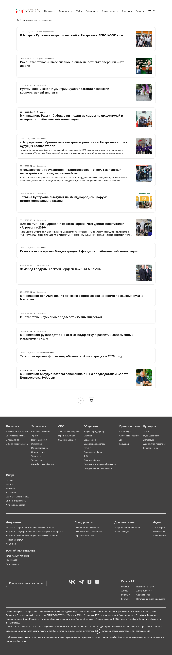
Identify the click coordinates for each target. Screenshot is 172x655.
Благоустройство (92, 460)
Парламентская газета (85, 536)
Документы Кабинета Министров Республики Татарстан (32, 536)
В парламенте (12, 440)
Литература (148, 440)
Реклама (125, 587)
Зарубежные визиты (15, 436)
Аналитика (11, 544)
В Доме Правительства (17, 444)
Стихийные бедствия (129, 436)
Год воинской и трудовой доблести (100, 464)
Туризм (34, 436)
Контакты (125, 599)
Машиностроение (39, 448)
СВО (78, 11)
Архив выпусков (144, 591)
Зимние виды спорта (16, 501)
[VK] (72, 582)
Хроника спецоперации (69, 432)
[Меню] (149, 11)
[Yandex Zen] (97, 582)
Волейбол (10, 489)
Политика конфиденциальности (151, 599)
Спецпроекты (84, 522)
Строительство (38, 452)
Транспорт (36, 456)
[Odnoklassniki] (89, 582)
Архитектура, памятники (154, 444)
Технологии (36, 460)
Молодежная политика (94, 444)
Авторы (124, 591)
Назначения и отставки (17, 432)
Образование (90, 440)
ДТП (121, 440)
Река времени (12, 564)
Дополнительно (125, 522)
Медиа (156, 522)
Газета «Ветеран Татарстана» (88, 532)
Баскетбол (11, 493)
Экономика (64, 11)
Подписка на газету (145, 587)
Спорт (139, 11)
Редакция (125, 595)
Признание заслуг (14, 540)
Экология (88, 436)
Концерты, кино (150, 448)
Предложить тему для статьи (26, 583)
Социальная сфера (93, 452)
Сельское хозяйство (40, 432)
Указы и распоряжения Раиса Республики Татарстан (30, 527)
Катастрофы (125, 432)
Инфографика (159, 536)
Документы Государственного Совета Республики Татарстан (34, 532)
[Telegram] (81, 582)
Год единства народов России (98, 468)
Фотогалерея (158, 527)
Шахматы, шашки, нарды (17, 497)
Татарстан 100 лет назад (17, 556)
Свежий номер (143, 595)
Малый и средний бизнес (43, 464)
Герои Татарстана (66, 436)
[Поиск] (154, 11)
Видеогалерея (159, 532)
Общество (90, 11)
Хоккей (9, 484)
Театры (146, 432)
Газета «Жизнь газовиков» (87, 527)
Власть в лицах (121, 532)
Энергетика (36, 444)
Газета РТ (127, 581)
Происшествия (108, 11)
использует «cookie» (51, 637)
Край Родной (12, 560)
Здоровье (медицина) (94, 432)
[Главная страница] (28, 11)
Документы (14, 522)
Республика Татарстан (21, 550)
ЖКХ (86, 456)
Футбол (9, 480)
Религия (87, 448)
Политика (48, 11)
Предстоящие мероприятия (127, 527)
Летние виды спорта (15, 505)
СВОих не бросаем (67, 440)
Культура (126, 11)
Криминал (124, 444)
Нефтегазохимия (39, 440)
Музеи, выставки (151, 436)
